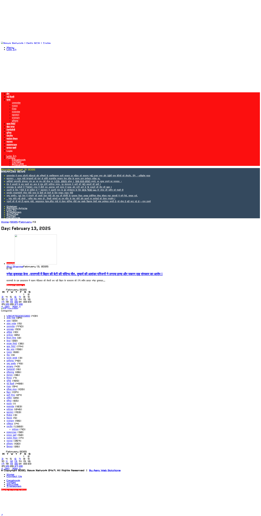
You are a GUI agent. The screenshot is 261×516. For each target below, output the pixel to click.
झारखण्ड (10, 366)
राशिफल (10, 423)
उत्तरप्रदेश (16, 102)
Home (5, 221)
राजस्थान (16, 117)
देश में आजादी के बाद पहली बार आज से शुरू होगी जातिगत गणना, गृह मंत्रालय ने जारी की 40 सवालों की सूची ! (54, 184)
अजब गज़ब (11, 317)
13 (15, 299)
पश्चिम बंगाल (12, 389)
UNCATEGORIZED (18, 315)
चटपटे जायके (12, 357)
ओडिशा (9, 332)
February (25, 221)
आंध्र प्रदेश (11, 323)
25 (7, 304)
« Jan (5, 306)
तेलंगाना (10, 374)
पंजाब (14, 108)
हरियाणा (15, 120)
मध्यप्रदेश (16, 111)
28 (21, 304)
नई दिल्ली (10, 97)
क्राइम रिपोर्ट (12, 343)
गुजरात (15, 105)
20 (16, 301)
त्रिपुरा (9, 377)
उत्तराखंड (10, 329)
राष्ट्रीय (10, 136)
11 (7, 299)
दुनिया (9, 133)
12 (11, 299)
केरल (9, 340)
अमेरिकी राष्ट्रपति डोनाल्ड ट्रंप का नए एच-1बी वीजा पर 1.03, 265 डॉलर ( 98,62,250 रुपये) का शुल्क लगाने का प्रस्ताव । (64, 181)
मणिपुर (9, 400)
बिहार (9, 392)
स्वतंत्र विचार (12, 139)
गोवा (8, 354)
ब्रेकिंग (9, 397)
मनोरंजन (10, 409)
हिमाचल (10, 446)
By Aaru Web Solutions (105, 470)
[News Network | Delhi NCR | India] (26, 43)
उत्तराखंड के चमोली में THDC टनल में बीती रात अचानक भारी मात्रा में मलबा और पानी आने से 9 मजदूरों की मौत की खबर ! (59, 187)
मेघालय (9, 417)
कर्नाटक (10, 334)
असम (9, 320)
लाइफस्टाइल (12, 145)
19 (11, 301)
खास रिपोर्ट (11, 124)
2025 (14, 221)
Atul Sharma (15, 266)
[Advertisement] (82, 20)
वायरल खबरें (11, 148)
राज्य (8, 100)
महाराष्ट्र (15, 114)
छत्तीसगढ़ (10, 360)
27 (16, 304)
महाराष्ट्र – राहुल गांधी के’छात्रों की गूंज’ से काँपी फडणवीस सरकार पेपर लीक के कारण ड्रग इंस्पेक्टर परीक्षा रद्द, (53, 178)
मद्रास (9, 403)
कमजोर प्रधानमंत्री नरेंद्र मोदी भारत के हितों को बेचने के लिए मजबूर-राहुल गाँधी (40, 192)
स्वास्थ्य (10, 142)
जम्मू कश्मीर (11, 363)
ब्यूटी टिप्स (11, 394)
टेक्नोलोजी (11, 130)
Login (9, 151)
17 (2, 301)
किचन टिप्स (11, 337)
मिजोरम (9, 414)
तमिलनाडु (10, 372)
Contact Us (14, 476)
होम (8, 94)
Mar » (16, 306)
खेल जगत (11, 127)
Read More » (16, 285)
